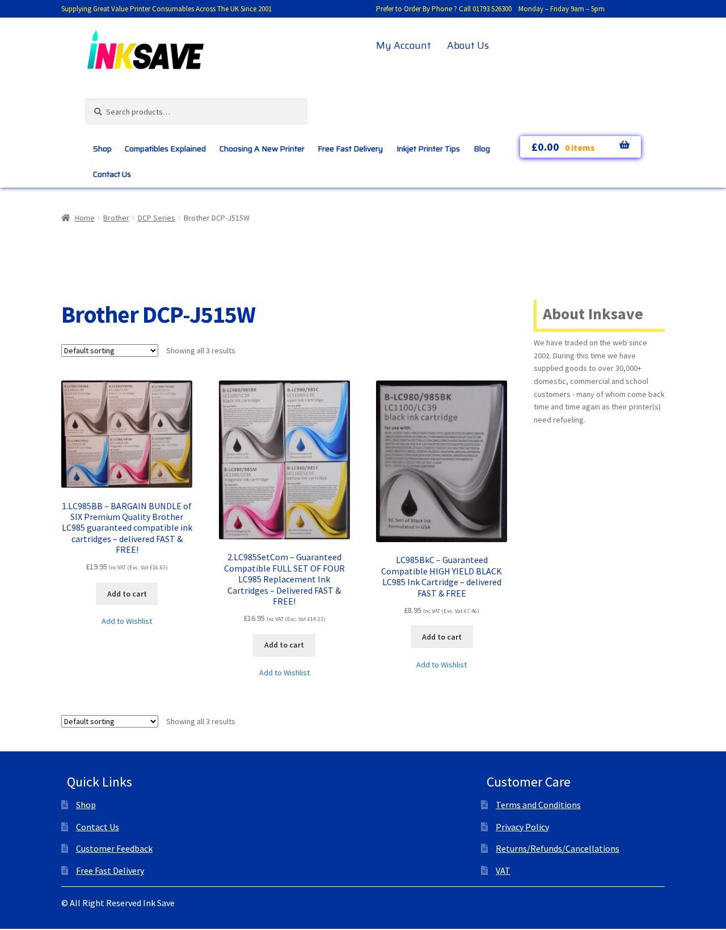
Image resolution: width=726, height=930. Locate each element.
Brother (116, 218)
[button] (127, 621)
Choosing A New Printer (262, 148)
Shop (102, 148)
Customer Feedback (114, 848)
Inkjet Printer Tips (428, 148)
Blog (482, 148)
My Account (403, 45)
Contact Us (112, 174)
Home (85, 218)
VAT (503, 870)
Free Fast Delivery (350, 148)
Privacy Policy (522, 826)
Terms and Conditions (538, 804)
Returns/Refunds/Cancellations (557, 848)
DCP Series (156, 218)
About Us (468, 45)
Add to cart (127, 594)
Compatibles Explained (165, 148)
